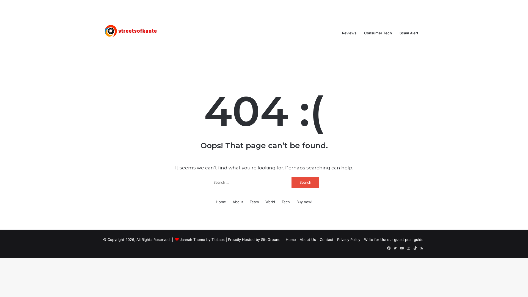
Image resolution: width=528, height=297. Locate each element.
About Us (308, 239)
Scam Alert (409, 33)
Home (221, 202)
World (270, 202)
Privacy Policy (348, 239)
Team (254, 202)
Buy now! (304, 202)
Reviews (349, 33)
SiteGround (270, 239)
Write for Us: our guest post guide (394, 239)
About (238, 202)
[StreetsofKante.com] (130, 33)
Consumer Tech (378, 33)
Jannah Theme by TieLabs (202, 239)
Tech (286, 202)
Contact (326, 239)
